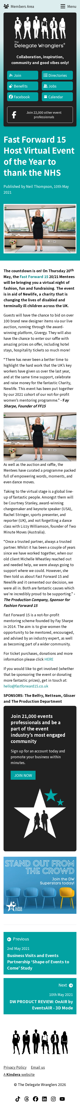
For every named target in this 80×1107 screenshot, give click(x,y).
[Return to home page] (40, 32)
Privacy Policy (15, 1067)
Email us (38, 1067)
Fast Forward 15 (34, 276)
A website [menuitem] (19, 1074)
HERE (48, 659)
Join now (23, 775)
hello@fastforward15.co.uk (26, 686)
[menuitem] (22, 75)
